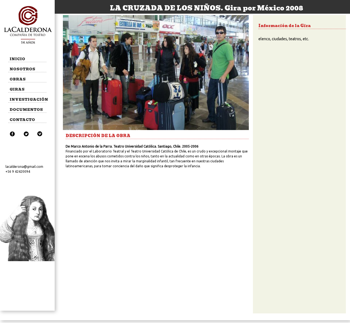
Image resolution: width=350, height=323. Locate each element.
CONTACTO (22, 120)
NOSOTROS (22, 69)
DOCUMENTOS (26, 110)
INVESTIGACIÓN (28, 99)
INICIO (17, 59)
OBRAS (18, 79)
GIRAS (17, 89)
